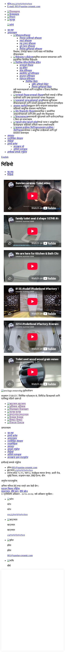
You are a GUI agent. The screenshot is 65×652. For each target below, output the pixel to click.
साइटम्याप (5, 491)
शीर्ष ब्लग (14, 491)
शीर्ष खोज (24, 491)
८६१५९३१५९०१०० (24, 470)
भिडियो (10, 174)
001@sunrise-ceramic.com (24, 467)
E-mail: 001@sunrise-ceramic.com (23, 6)
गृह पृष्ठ (10, 171)
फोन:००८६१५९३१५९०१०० (19, 3)
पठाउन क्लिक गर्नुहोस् (10, 488)
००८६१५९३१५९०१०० (17, 514)
